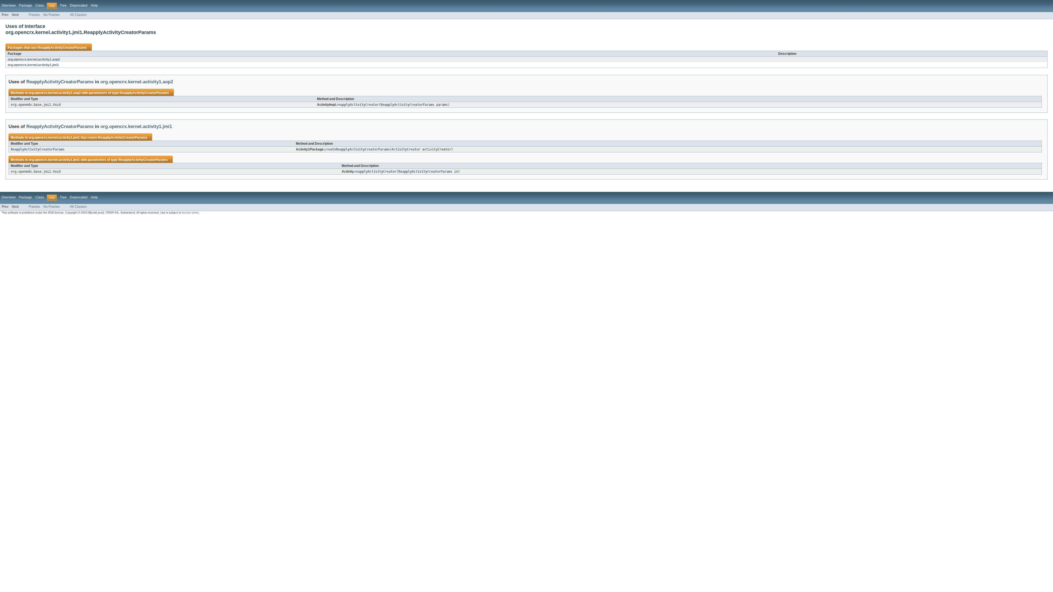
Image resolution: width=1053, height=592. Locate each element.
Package (25, 5)
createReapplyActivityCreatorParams (357, 149)
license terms (190, 212)
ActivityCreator (406, 149)
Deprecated (78, 5)
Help (94, 5)
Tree (63, 5)
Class (39, 5)
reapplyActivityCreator (357, 105)
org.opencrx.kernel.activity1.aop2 (34, 59)
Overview (9, 5)
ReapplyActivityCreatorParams (62, 48)
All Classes (78, 15)
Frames (34, 15)
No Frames (51, 15)
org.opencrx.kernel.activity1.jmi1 (33, 65)
